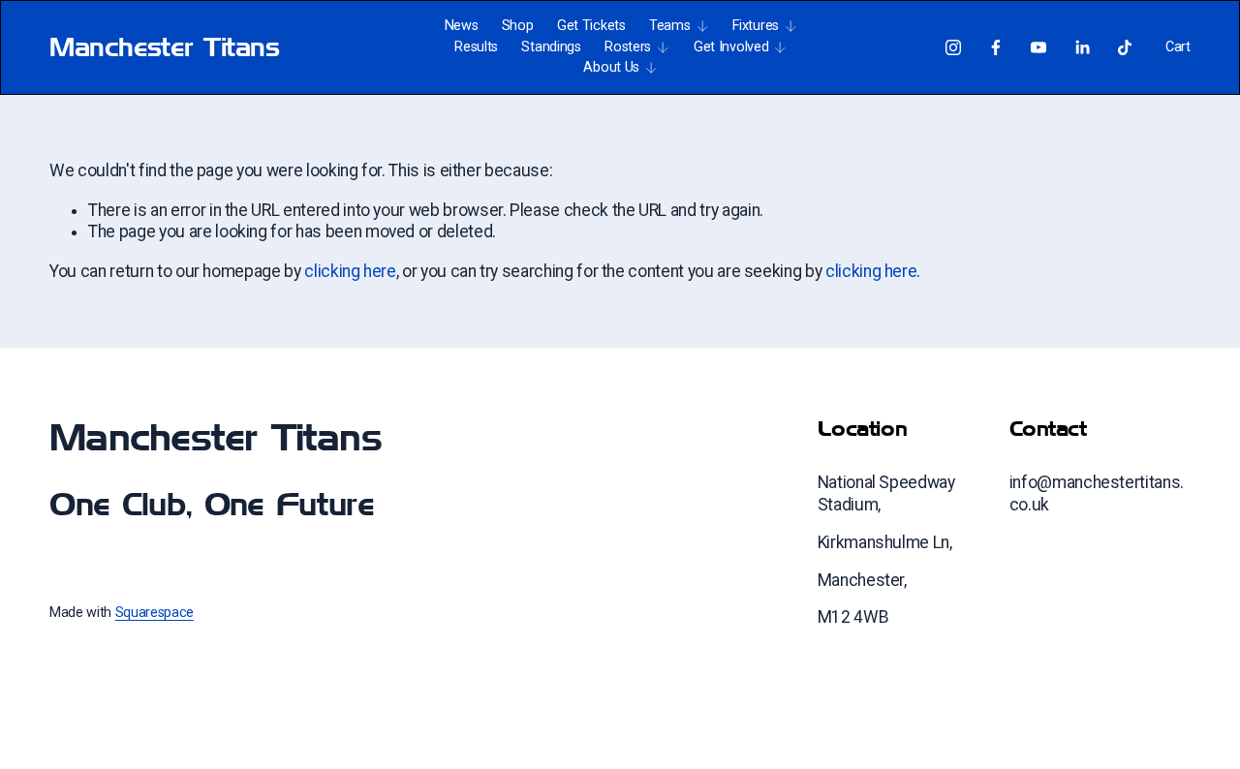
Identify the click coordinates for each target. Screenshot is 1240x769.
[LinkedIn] (1082, 47)
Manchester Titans (164, 47)
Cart (1178, 47)
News (462, 25)
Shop (518, 25)
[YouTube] (1038, 47)
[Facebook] (996, 47)
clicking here (349, 271)
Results (476, 47)
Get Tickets (591, 25)
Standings (550, 47)
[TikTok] (1124, 47)
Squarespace (154, 612)
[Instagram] (953, 47)
